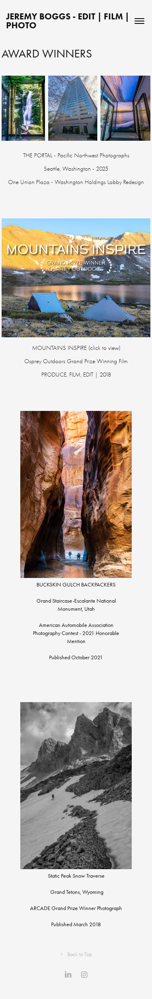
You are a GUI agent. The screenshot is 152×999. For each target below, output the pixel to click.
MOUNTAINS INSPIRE (59, 347)
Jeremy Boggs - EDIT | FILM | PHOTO (68, 21)
